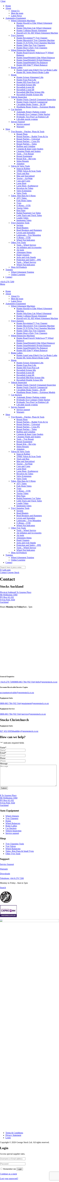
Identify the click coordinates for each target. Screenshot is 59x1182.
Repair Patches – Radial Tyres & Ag (32, 136)
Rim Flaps (20, 210)
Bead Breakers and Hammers (29, 230)
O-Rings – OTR (23, 205)
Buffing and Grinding (25, 146)
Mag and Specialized (25, 176)
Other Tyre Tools (18, 242)
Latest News (16, 16)
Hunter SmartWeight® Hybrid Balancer (33, 60)
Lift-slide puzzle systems (27, 119)
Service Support (18, 122)
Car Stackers (16, 109)
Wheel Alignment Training (22, 272)
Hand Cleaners (22, 255)
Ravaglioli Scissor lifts (26, 85)
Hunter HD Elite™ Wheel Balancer (31, 65)
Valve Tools (21, 193)
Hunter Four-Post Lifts (26, 80)
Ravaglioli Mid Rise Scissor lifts (30, 92)
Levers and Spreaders (25, 232)
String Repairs (22, 161)
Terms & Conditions (14, 1133)
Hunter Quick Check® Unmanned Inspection (36, 99)
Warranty (20, 126)
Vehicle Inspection (19, 97)
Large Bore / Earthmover (27, 186)
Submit (4, 788)
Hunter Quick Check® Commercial (31, 102)
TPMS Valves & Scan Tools (28, 171)
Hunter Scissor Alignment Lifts (29, 77)
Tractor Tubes (22, 208)
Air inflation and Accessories (28, 247)
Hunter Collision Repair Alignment (31, 30)
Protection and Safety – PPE (28, 260)
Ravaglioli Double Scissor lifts (29, 94)
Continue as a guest (8, 1174)
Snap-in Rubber (23, 168)
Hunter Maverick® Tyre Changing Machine (35, 40)
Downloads (5, 873)
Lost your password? (9, 1178)
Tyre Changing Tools (20, 223)
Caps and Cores (23, 181)
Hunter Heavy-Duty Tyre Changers (31, 48)
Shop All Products (19, 267)
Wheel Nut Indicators (25, 240)
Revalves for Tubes (24, 188)
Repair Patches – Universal (28, 139)
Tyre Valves (10, 846)
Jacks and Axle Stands (26, 257)
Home (8, 6)
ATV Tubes (21, 198)
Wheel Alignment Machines (23, 20)
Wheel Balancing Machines (23, 50)
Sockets (19, 225)
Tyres (18, 203)
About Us (15, 11)
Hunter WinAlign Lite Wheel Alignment (33, 28)
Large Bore (21, 183)
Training (9, 269)
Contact (8, 277)
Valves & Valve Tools (20, 166)
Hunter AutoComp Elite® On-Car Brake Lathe (36, 70)
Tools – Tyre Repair (25, 154)
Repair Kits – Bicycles (26, 159)
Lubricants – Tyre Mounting (28, 235)
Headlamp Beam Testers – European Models (35, 107)
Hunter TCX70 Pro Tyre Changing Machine (35, 43)
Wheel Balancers (12, 823)
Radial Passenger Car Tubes (28, 213)
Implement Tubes (23, 220)
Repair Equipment (24, 156)
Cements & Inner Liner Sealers (29, 149)
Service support (23, 124)
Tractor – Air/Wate (24, 178)
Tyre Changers (17, 35)
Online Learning (18, 274)
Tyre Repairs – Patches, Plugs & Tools (27, 131)
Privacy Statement (13, 1135)
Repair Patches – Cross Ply (28, 141)
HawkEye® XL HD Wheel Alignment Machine (37, 33)
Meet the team (17, 13)
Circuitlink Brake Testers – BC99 (30, 104)
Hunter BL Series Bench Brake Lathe (32, 72)
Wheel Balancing (12, 849)
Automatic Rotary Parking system (31, 112)
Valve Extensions (23, 191)
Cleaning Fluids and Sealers (28, 151)
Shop (7, 129)
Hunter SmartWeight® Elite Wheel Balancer (35, 57)
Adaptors (20, 163)
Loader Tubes (22, 218)
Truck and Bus (22, 173)
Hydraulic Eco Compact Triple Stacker (33, 114)
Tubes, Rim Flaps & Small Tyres (19, 851)
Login (8, 570)
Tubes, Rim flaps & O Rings (23, 195)
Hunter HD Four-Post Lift (27, 82)
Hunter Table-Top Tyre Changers (30, 45)
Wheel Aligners (12, 816)
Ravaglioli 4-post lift (25, 87)
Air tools (20, 250)
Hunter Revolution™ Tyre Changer (31, 38)
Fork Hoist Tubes (24, 200)
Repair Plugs (22, 134)
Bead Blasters (22, 228)
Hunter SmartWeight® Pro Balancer (32, 62)
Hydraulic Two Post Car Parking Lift (32, 117)
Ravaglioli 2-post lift (25, 89)
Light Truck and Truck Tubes (29, 215)
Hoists (13, 75)
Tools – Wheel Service (26, 245)
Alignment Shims (24, 252)
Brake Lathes (17, 67)
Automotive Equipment (15, 18)
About (8, 8)
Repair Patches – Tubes (26, 144)
